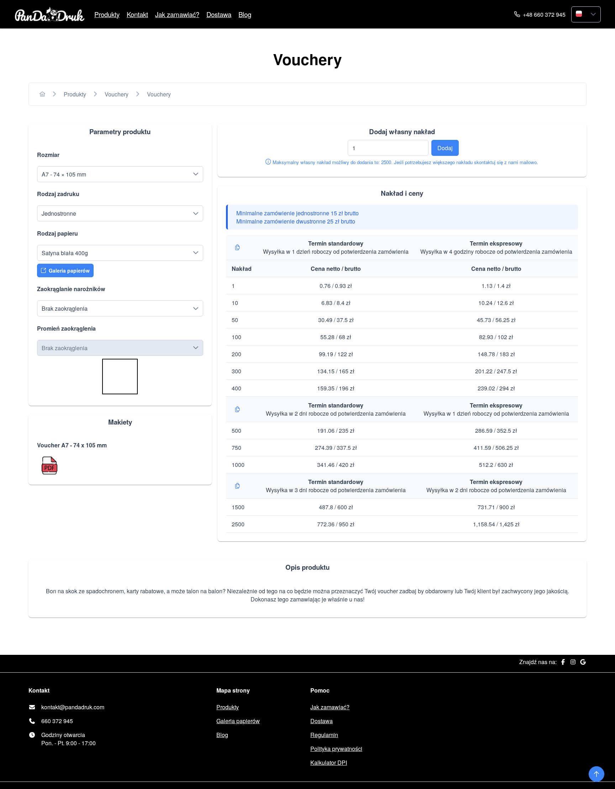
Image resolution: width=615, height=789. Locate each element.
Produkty (107, 14)
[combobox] (579, 14)
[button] (593, 14)
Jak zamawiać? (177, 14)
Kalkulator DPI (328, 762)
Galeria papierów (238, 721)
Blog (244, 14)
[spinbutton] (388, 148)
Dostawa (218, 14)
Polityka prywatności (336, 749)
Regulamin (324, 735)
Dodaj (445, 148)
